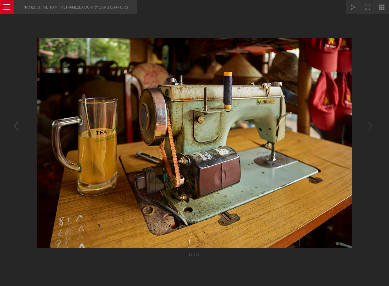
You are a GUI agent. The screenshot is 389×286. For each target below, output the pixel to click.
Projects (31, 7)
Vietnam (50, 7)
